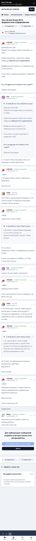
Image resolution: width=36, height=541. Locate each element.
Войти (18, 448)
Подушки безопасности (17, 33)
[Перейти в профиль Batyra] (3, 415)
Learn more (3, 3)
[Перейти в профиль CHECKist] (3, 32)
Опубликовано (12, 44)
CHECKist (12, 31)
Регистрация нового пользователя (18, 444)
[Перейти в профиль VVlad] (3, 193)
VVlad (8, 193)
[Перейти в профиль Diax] (3, 97)
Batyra (8, 414)
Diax (7, 96)
